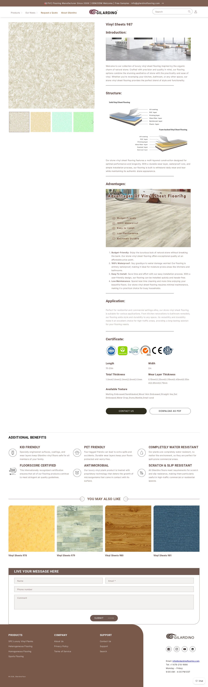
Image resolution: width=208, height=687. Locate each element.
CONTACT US (126, 411)
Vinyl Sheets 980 (114, 555)
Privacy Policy (61, 646)
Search (103, 651)
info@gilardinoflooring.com (186, 661)
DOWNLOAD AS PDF (170, 411)
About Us (59, 641)
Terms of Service (62, 651)
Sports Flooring (16, 656)
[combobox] (172, 11)
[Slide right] (93, 122)
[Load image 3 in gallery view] (62, 122)
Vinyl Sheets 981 (163, 555)
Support (104, 646)
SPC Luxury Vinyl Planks (20, 641)
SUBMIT (99, 618)
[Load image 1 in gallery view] (19, 122)
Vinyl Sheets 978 (17, 555)
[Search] (189, 11)
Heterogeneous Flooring (20, 646)
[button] (16, 13)
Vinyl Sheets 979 (66, 555)
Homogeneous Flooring (19, 651)
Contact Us (105, 641)
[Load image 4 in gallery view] (83, 122)
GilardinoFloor (20, 676)
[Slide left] (10, 122)
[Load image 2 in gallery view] (41, 122)
